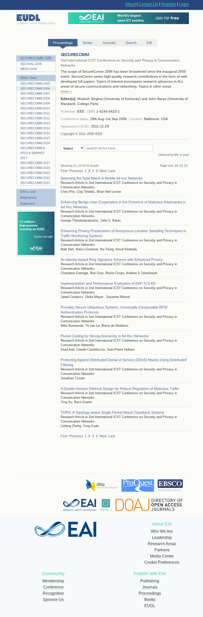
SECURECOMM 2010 (35, 108)
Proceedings (150, 593)
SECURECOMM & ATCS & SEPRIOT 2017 (32, 153)
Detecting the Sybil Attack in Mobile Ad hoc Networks (102, 178)
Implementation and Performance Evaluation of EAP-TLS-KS (108, 283)
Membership (53, 581)
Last (111, 171)
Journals (149, 587)
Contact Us (148, 4)
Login (184, 4)
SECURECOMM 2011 (35, 113)
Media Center (162, 556)
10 (176, 165)
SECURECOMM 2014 (35, 128)
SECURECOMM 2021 (35, 173)
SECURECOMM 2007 (35, 93)
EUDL (149, 606)
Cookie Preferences (161, 562)
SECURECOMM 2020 (35, 168)
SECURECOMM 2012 (35, 118)
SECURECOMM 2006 (35, 58)
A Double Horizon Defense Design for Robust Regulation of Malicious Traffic (120, 388)
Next (103, 171)
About (130, 4)
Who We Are (162, 531)
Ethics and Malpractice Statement (28, 197)
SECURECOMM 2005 (35, 83)
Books (149, 599)
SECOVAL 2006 (31, 64)
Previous (76, 171)
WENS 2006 (28, 69)
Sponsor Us (53, 599)
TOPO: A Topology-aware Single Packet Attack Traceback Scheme (112, 412)
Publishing (149, 581)
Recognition (53, 593)
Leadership (162, 537)
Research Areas (162, 544)
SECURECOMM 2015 (35, 138)
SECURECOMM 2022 (35, 178)
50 (186, 165)
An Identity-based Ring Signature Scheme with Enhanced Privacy (112, 259)
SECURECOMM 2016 (35, 143)
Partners (161, 550)
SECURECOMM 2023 (35, 183)
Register (168, 4)
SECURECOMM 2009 (35, 103)
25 (181, 165)
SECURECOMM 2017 (35, 163)
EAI (149, 43)
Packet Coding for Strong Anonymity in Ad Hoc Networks (105, 336)
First (64, 171)
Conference (53, 587)
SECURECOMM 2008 (35, 98)
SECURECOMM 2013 (35, 123)
